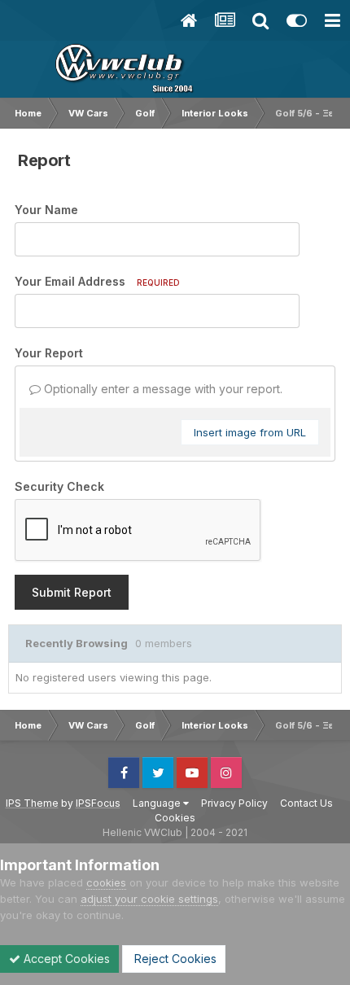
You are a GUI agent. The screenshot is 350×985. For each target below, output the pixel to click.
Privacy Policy (234, 803)
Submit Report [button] (72, 592)
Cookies (175, 818)
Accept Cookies (65, 958)
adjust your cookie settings (149, 898)
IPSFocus (98, 803)
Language (158, 803)
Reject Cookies (174, 958)
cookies (106, 882)
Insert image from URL (250, 432)
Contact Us (306, 803)
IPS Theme (32, 803)
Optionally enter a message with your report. (161, 389)
